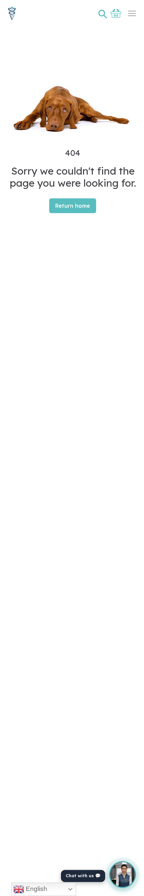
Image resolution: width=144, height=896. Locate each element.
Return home (72, 205)
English (35, 888)
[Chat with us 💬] (122, 874)
